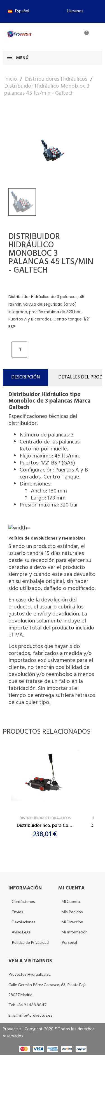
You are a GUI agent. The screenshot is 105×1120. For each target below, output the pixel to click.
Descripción (25, 377)
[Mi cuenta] (65, 36)
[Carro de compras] (83, 36)
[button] (72, 11)
